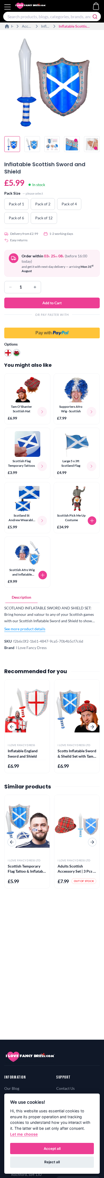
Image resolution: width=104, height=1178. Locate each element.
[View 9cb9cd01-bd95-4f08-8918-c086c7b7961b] (92, 144)
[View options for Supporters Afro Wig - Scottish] (91, 412)
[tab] (21, 597)
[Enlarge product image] (52, 82)
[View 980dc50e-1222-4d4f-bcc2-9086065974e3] (52, 144)
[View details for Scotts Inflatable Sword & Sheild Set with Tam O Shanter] (76, 710)
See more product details (24, 629)
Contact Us (65, 1088)
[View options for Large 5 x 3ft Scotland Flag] (91, 466)
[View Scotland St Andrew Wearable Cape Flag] (27, 498)
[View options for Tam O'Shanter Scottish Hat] (42, 412)
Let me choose (24, 1134)
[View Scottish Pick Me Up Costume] (77, 498)
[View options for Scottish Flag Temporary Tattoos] (42, 466)
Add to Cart (52, 303)
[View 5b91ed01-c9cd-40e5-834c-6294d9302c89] (72, 144)
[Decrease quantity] (10, 287)
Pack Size (12, 193)
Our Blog (11, 1088)
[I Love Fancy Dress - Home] (35, 7)
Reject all (52, 1162)
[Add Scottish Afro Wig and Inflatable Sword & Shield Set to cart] (42, 575)
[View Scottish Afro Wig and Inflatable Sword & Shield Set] (27, 553)
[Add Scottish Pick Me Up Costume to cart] (92, 520)
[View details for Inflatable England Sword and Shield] (27, 710)
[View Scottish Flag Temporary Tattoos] (27, 444)
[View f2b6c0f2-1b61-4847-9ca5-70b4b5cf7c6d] (12, 144)
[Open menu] (8, 7)
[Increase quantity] (35, 287)
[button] (52, 329)
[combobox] (52, 16)
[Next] (92, 727)
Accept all (52, 1148)
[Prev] (11, 727)
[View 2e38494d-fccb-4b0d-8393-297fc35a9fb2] (32, 144)
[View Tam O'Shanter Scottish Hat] (27, 389)
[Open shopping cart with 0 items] (96, 6)
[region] (52, 83)
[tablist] (52, 597)
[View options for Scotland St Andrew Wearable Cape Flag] (42, 520)
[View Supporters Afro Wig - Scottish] (77, 389)
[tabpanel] (52, 618)
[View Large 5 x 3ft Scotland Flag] (77, 444)
